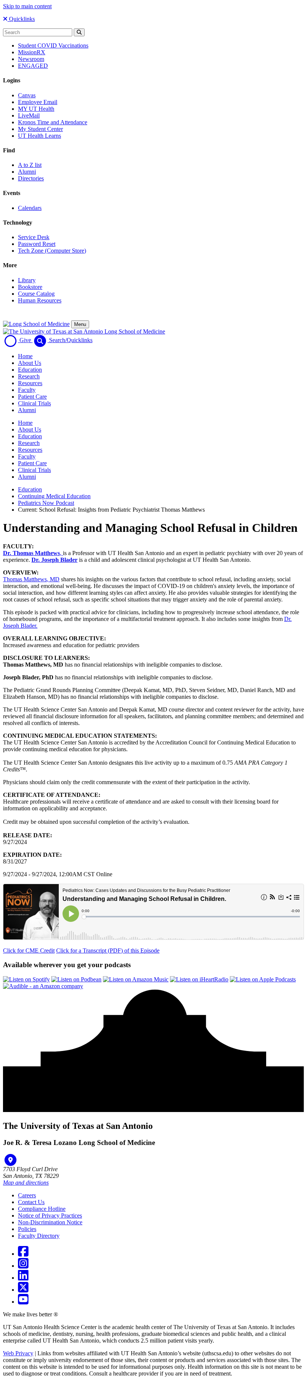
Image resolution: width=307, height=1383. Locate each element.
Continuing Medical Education (54, 496)
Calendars (30, 208)
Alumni (27, 171)
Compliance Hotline (42, 1209)
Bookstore (30, 287)
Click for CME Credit (29, 950)
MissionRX (31, 52)
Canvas (27, 95)
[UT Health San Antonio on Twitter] (23, 1289)
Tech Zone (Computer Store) (52, 250)
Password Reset (36, 244)
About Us (29, 363)
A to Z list (30, 165)
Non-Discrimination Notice (50, 1222)
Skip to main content (27, 6)
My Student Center (40, 129)
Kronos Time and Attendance (52, 122)
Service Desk (33, 237)
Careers (27, 1195)
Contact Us (31, 1202)
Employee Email (37, 102)
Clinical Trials (34, 403)
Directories (31, 178)
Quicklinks (21, 19)
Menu (80, 324)
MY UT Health (36, 109)
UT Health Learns (39, 135)
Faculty (27, 390)
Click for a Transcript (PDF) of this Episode (107, 950)
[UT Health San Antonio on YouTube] (23, 1301)
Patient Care (32, 396)
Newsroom (31, 59)
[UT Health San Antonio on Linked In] (23, 1277)
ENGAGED (33, 66)
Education (30, 369)
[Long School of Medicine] (36, 324)
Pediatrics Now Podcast (46, 503)
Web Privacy (18, 1353)
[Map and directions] (10, 1160)
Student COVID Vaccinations (53, 45)
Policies (27, 1229)
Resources (30, 383)
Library (27, 280)
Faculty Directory (39, 1236)
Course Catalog (36, 293)
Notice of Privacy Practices (50, 1215)
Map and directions (26, 1182)
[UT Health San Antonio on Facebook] (23, 1254)
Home (25, 356)
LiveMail (29, 115)
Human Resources (39, 300)
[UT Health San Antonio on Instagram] (23, 1265)
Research (29, 376)
